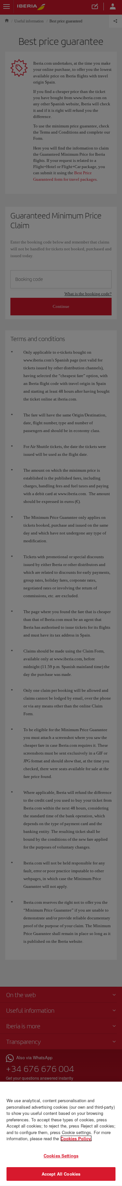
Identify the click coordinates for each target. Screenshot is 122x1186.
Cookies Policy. (76, 1138)
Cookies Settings (61, 1156)
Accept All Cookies (61, 1174)
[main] (61, 1134)
